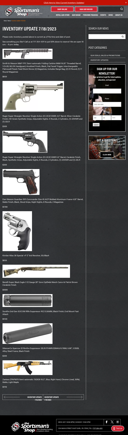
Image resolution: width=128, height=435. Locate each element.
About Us (118, 14)
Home (5, 20)
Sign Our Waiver (86, 9)
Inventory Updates (99, 60)
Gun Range (76, 14)
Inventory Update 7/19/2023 (51, 397)
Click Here (107, 154)
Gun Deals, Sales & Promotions (105, 55)
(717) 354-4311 (97, 428)
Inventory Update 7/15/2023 (34, 397)
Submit (96, 124)
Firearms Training (90, 14)
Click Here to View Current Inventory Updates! (64, 2)
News (110, 14)
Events (103, 14)
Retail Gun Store (63, 14)
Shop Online (62, 9)
